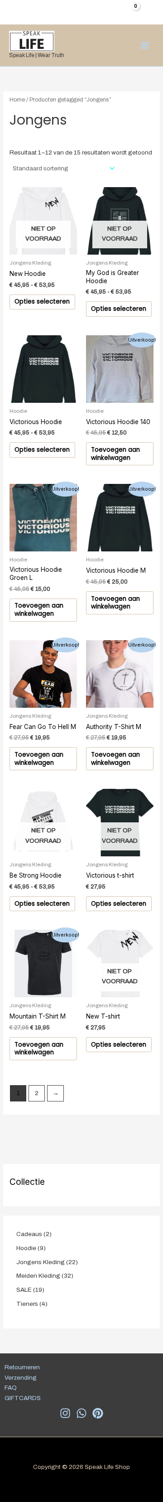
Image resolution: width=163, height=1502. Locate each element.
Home (17, 100)
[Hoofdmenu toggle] (145, 45)
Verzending (21, 1377)
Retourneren (22, 1367)
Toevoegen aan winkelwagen (115, 453)
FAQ (11, 1387)
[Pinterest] (97, 1413)
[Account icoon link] (150, 11)
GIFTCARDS (23, 1398)
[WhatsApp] (81, 1413)
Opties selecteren (42, 301)
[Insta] (65, 1413)
